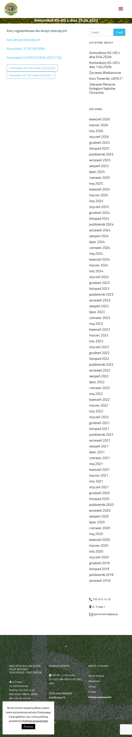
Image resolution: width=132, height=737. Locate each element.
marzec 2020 (98, 545)
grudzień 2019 (99, 563)
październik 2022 (101, 364)
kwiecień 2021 (99, 469)
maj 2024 (96, 253)
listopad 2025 (99, 148)
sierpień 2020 (99, 516)
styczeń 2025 (99, 206)
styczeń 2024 (99, 276)
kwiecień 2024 (99, 259)
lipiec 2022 (97, 382)
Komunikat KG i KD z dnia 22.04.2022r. (33, 68)
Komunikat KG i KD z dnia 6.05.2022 (30, 75)
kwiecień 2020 (99, 539)
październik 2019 (101, 574)
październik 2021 (101, 434)
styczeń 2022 (99, 417)
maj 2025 (96, 183)
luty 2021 (96, 481)
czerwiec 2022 (99, 387)
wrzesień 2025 (99, 160)
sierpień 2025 (99, 165)
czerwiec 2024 (99, 247)
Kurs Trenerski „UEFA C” (106, 78)
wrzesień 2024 (99, 230)
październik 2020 (101, 504)
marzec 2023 (98, 335)
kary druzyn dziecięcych (23, 39)
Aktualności (94, 681)
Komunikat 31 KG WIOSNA (26, 48)
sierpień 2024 (99, 236)
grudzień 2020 (99, 493)
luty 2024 (96, 271)
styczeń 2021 (99, 487)
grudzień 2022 (99, 352)
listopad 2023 (99, 288)
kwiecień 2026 (99, 119)
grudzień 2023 (99, 282)
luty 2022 (96, 411)
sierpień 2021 (99, 446)
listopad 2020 (99, 498)
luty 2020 (96, 551)
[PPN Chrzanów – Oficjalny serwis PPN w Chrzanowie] (11, 9)
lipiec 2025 (97, 171)
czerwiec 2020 (99, 528)
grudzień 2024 (99, 212)
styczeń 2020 (99, 557)
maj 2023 (96, 323)
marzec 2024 (98, 265)
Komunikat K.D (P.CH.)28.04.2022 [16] (34, 57)
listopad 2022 (99, 358)
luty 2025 (96, 201)
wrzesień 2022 (99, 370)
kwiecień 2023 (99, 329)
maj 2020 (96, 533)
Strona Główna (96, 676)
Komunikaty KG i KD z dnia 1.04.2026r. (104, 64)
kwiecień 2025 (99, 189)
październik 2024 (101, 224)
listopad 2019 (99, 568)
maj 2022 (96, 393)
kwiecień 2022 (99, 399)
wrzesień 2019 (99, 580)
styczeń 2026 (99, 136)
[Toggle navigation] (120, 8)
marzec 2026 (98, 125)
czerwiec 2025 (99, 177)
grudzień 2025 (99, 142)
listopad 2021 (99, 428)
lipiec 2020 (97, 522)
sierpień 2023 (99, 306)
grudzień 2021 (99, 422)
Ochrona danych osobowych (60, 695)
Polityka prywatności (35, 721)
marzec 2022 (98, 405)
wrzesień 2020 (99, 510)
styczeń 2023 (99, 347)
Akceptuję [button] (28, 726)
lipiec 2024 (97, 241)
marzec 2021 (98, 475)
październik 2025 (101, 154)
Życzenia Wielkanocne (105, 72)
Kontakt (92, 692)
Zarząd (92, 686)
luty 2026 (96, 130)
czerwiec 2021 (99, 457)
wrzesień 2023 (99, 300)
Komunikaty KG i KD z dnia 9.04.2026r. (104, 54)
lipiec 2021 (97, 452)
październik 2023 (101, 294)
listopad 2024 (99, 218)
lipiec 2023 (97, 311)
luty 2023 (96, 341)
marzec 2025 (98, 195)
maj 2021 (96, 463)
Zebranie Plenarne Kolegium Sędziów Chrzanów (102, 88)
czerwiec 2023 (99, 317)
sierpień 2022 (99, 376)
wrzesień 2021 (99, 440)
